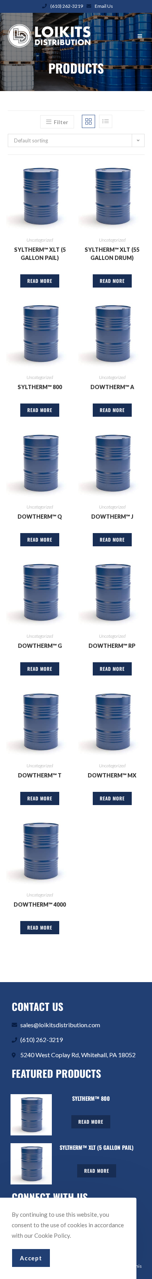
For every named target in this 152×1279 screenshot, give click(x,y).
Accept (31, 1257)
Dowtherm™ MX (112, 775)
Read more (39, 280)
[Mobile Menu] (141, 36)
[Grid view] (88, 121)
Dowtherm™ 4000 (40, 904)
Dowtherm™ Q (40, 516)
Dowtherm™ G (40, 645)
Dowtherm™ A (112, 387)
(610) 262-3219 (66, 6)
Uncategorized (40, 240)
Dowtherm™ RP (112, 645)
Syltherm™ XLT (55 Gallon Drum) (112, 253)
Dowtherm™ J (112, 516)
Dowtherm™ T (40, 775)
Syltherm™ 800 (40, 387)
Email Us (104, 6)
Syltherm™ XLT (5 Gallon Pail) (40, 253)
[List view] (105, 121)
